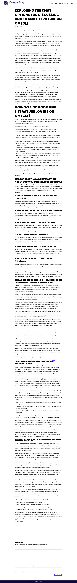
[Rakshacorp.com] (14, 3)
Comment (17, 548)
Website (49, 566)
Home (51, 3)
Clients (66, 3)
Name (16, 566)
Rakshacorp (32, 581)
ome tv (53, 360)
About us (56, 3)
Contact (71, 3)
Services (61, 3)
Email (32, 566)
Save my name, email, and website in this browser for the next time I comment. (34, 572)
